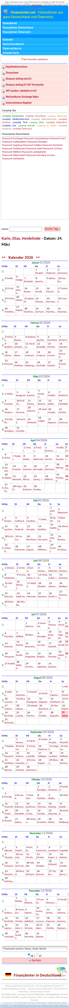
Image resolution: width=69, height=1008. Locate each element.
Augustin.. (55, 716)
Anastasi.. (28, 469)
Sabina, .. (19, 822)
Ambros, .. (9, 913)
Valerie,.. (29, 913)
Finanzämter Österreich (16, 32)
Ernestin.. (17, 469)
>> (38, 258)
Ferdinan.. (63, 550)
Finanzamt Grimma (52, 149)
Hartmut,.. (51, 302)
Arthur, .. (50, 913)
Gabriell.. (52, 647)
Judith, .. (52, 404)
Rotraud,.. (9, 597)
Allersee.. (9, 851)
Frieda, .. (8, 814)
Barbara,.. (51, 903)
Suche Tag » (52, 228)
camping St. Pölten (46, 126)
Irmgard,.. (42, 355)
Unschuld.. (9, 937)
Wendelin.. (20, 814)
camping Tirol (20, 122)
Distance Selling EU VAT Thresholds (25, 85)
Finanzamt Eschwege (12, 138)
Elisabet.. (42, 586)
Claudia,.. (52, 412)
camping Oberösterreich (43, 119)
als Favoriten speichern (36, 59)
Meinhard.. (55, 702)
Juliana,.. (8, 355)
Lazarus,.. (41, 921)
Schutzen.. (53, 790)
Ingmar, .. (9, 928)
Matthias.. (19, 366)
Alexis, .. (18, 355)
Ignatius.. (53, 667)
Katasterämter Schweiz (40, 992)
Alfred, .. (27, 479)
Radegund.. (32, 702)
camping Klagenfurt (56, 122)
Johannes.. (63, 312)
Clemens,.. (9, 874)
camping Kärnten (26, 126)
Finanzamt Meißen (32, 145)
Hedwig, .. (53, 807)
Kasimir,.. (31, 395)
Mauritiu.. (21, 763)
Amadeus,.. (10, 431)
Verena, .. (20, 742)
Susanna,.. (62, 921)
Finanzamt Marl (57, 138)
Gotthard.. (20, 521)
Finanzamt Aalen (34, 149)
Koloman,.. (20, 807)
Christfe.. (50, 928)
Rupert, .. (43, 763)
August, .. (31, 550)
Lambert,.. (54, 756)
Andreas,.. (9, 881)
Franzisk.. (9, 404)
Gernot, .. (49, 459)
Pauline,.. (38, 490)
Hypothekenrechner (17, 67)
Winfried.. (53, 571)
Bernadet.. (38, 469)
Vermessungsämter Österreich (49, 986)
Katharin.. (28, 490)
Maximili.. (9, 807)
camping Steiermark (57, 116)
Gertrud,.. (21, 412)
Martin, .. (30, 857)
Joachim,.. (9, 529)
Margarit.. (9, 866)
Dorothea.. (52, 340)
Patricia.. (31, 716)
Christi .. (45, 693)
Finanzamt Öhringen (37, 142)
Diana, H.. (32, 578)
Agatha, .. (42, 340)
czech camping (48, 997)
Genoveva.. (63, 273)
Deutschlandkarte (13, 44)
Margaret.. (9, 657)
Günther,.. (42, 798)
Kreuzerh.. (9, 756)
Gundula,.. (32, 521)
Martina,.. (51, 312)
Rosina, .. (31, 404)
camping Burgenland (12, 116)
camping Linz (9, 125)
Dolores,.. (20, 756)
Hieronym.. (32, 770)
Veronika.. (42, 637)
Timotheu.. (9, 312)
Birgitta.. (41, 657)
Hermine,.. (30, 937)
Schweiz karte (10, 53)
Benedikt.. (42, 347)
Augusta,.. (53, 422)
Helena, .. (20, 709)
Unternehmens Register (19, 103)
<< (3, 258)
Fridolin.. (52, 395)
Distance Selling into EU (18, 79)
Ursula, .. (30, 814)
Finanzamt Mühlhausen (13, 149)
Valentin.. (63, 347)
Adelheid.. (30, 921)
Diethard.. (43, 749)
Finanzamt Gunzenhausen (36, 138)
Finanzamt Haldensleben (14, 142)
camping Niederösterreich (15, 119)
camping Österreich (22, 129)
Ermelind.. (42, 822)
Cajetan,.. (55, 695)
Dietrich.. (29, 626)
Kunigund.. (21, 395)
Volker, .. (11, 394)
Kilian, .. (32, 635)
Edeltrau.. (21, 597)
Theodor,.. (9, 857)
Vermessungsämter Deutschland (19, 986)
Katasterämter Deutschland (40, 989)
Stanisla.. (60, 459)
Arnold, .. (39, 292)
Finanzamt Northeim (52, 145)
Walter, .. (27, 459)
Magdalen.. (31, 657)
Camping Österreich (25, 994)
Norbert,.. (64, 571)
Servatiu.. (31, 529)
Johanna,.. (62, 913)
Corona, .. (52, 355)
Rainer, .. (28, 292)
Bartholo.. (9, 716)
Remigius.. (42, 790)
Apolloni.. (9, 347)
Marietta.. (9, 637)
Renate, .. (63, 540)
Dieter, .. (52, 822)
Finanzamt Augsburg (12, 145)
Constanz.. (30, 355)
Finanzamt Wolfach (11, 152)
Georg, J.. (38, 479)
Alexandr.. (17, 479)
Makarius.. (51, 273)
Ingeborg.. (42, 667)
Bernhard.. (32, 540)
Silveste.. (40, 937)
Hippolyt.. (43, 702)
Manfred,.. (29, 312)
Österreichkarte (11, 48)
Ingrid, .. (33, 741)
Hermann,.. (43, 540)
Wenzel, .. (9, 770)
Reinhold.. (29, 282)
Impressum (7, 1003)
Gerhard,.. (40, 312)
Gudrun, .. (9, 709)
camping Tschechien (28, 997)
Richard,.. (64, 340)
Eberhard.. (50, 469)
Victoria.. (29, 928)
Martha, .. (30, 667)
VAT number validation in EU (21, 91)
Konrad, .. (41, 874)
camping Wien (36, 122)
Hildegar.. (43, 756)
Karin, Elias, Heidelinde (21, 239)
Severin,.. (40, 282)
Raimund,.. (9, 723)
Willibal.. (20, 637)
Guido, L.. (53, 578)
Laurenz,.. (9, 702)
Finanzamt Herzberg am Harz (40, 155)
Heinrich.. (9, 647)
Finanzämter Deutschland (17, 27)
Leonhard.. (53, 851)
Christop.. (53, 657)
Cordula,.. (42, 814)
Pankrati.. (20, 529)
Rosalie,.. (53, 742)
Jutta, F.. (19, 928)
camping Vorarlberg (35, 116)
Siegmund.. (63, 513)
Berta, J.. (64, 874)
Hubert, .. (20, 851)
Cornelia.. (21, 431)
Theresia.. (42, 807)
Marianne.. (20, 550)
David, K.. (53, 597)
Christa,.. (42, 571)
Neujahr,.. (40, 273)
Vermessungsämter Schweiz (14, 989)
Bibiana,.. (29, 903)
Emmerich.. (42, 851)
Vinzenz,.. (40, 302)
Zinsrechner (12, 73)
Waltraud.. (38, 459)
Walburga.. (30, 366)
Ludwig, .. (20, 716)
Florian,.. (8, 521)
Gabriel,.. (52, 366)
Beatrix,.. (42, 404)
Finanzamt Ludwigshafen (34, 152)
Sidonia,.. (64, 857)
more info (36, 5)
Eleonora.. (43, 597)
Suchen (36, 960)
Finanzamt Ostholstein (13, 159)
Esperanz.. (51, 921)
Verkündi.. (32, 422)
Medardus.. (10, 578)
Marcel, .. (51, 292)
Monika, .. (44, 716)
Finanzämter (9, 23)
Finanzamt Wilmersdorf (13, 155)
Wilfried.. (49, 479)
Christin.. (51, 347)
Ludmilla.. (31, 756)
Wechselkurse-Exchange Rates (22, 97)
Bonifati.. (42, 529)
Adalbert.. (64, 586)
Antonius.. (64, 578)
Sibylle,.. (52, 798)
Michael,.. (21, 770)
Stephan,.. (62, 928)
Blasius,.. (18, 340)
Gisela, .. (44, 519)
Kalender (7, 39)
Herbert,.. (9, 412)
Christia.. (63, 412)
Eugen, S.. (53, 857)
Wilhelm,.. (43, 550)
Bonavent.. (30, 647)
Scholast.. (19, 347)
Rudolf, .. (63, 807)
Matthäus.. (9, 763)
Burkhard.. (31, 807)
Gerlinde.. (42, 366)
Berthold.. (9, 921)
